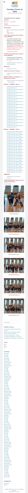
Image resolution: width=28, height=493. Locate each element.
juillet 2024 (6, 380)
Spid (5, 344)
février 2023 (6, 406)
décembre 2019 (7, 460)
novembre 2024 (7, 377)
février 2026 (6, 359)
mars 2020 (6, 455)
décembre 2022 (7, 409)
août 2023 (6, 397)
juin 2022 (6, 418)
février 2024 (6, 388)
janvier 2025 (7, 374)
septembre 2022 (7, 413)
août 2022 (6, 415)
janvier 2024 (7, 389)
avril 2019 (6, 472)
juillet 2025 (6, 367)
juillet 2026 (6, 353)
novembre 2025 (7, 362)
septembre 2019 (7, 464)
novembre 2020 (7, 443)
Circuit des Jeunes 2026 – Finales (11, 335)
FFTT (5, 347)
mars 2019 (6, 473)
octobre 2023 (7, 394)
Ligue (5, 345)
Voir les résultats (7, 184)
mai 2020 (6, 452)
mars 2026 (6, 358)
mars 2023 (6, 404)
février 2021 (6, 439)
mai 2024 (6, 383)
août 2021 (6, 430)
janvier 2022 (7, 424)
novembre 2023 (7, 392)
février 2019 (6, 475)
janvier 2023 (7, 407)
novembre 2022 (7, 410)
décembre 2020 (7, 442)
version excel (19, 62)
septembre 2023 (7, 395)
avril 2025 (6, 370)
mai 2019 (6, 470)
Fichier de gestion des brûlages (14, 80)
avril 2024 (6, 385)
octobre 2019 (7, 463)
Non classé (6, 483)
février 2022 (6, 422)
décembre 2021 (7, 425)
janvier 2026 (7, 361)
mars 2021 (6, 437)
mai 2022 (6, 419)
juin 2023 (6, 400)
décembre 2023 (7, 391)
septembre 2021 (7, 428)
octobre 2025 (7, 364)
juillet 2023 (6, 398)
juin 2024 (6, 382)
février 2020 (6, 457)
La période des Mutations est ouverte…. (13, 336)
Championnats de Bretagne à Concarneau (13, 338)
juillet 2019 (6, 467)
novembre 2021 (7, 427)
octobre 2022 (7, 412)
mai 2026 (6, 355)
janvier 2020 (7, 458)
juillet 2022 (6, 416)
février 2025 (6, 373)
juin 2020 (6, 451)
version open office (11, 64)
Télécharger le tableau (12, 51)
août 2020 (6, 448)
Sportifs (5, 484)
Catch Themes (16, 491)
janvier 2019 (7, 476)
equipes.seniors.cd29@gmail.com (11, 25)
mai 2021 (6, 434)
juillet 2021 (6, 431)
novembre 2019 (7, 461)
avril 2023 (6, 403)
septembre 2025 (7, 365)
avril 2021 (6, 436)
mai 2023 (6, 401)
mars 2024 (6, 386)
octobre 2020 (7, 445)
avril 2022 (6, 421)
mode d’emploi (11, 82)
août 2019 (6, 466)
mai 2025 (6, 368)
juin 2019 (6, 469)
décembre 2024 (7, 376)
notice (10, 60)
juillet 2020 (6, 449)
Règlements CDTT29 (11, 68)
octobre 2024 (7, 379)
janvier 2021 (7, 440)
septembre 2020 (7, 446)
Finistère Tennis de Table (15, 10)
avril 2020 (6, 454)
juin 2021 (6, 433)
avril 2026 (6, 356)
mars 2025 (6, 371)
